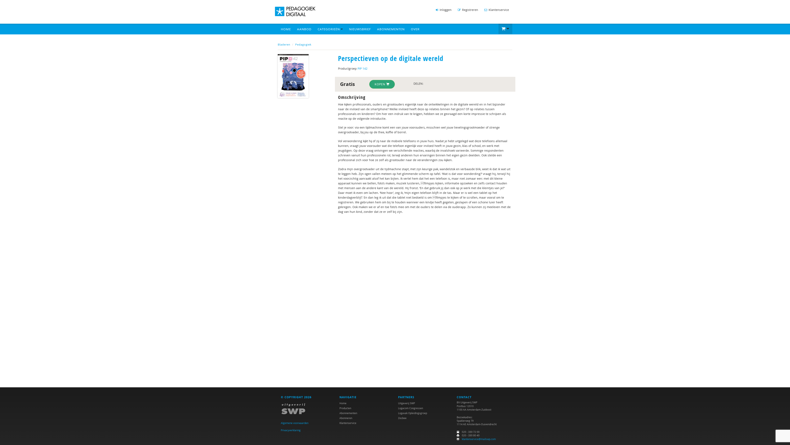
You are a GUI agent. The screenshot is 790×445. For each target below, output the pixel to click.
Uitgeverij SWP (406, 403)
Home (286, 29)
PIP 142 (362, 68)
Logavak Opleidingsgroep (412, 413)
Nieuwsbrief (360, 29)
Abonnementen (391, 29)
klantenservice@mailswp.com (479, 439)
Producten (345, 408)
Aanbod (304, 29)
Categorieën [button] (329, 29)
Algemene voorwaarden (294, 423)
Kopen (380, 84)
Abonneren (345, 418)
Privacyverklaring (291, 430)
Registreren (469, 10)
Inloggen (445, 10)
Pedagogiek (303, 44)
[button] (505, 29)
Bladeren (284, 44)
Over (415, 29)
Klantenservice (498, 10)
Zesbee (402, 418)
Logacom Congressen (410, 408)
